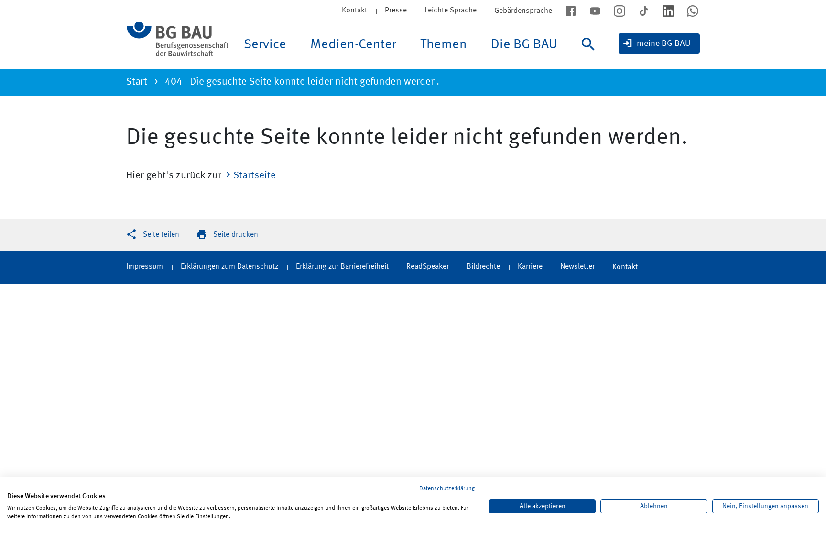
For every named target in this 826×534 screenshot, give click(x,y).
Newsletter (577, 267)
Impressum (144, 267)
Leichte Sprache (450, 10)
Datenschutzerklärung (447, 488)
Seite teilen (161, 235)
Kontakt (354, 10)
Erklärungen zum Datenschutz (229, 267)
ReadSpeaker (427, 267)
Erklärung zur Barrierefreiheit (342, 267)
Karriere (530, 267)
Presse (396, 10)
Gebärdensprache (523, 11)
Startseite (254, 176)
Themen (443, 45)
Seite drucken (235, 235)
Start (136, 82)
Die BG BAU (524, 45)
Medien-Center (353, 45)
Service (265, 45)
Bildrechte (483, 267)
